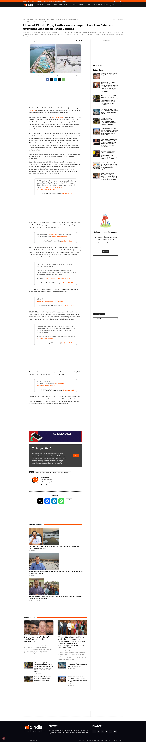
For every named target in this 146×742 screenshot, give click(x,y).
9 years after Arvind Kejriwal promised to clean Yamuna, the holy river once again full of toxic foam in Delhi (56, 572)
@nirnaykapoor (49, 278)
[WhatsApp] (120, 1)
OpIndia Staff (78, 41)
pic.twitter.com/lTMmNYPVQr (46, 189)
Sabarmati (60, 472)
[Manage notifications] (3, 738)
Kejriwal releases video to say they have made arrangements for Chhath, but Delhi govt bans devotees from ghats (55, 597)
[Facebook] (113, 1)
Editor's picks (26, 22)
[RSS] (117, 1)
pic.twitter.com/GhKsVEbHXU (45, 385)
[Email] (59, 79)
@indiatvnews (50, 187)
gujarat (54, 472)
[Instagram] (115, 1)
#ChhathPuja (58, 187)
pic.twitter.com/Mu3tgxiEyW (45, 338)
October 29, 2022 (68, 305)
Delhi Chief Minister (58, 117)
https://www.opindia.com (46, 479)
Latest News (98, 70)
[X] (119, 1)
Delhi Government (47, 472)
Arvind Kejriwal (38, 472)
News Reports (30, 19)
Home (24, 19)
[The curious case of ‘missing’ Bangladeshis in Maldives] (38, 627)
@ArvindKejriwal (54, 234)
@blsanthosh (41, 301)
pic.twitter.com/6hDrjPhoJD (60, 236)
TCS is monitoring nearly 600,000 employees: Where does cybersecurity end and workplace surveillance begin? (109, 166)
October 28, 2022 (67, 194)
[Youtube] (122, 1)
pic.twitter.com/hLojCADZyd (62, 278)
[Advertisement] (65, 700)
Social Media (43, 22)
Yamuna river (67, 472)
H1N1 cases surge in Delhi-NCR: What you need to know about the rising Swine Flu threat (77, 665)
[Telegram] (55, 79)
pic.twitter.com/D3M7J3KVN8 (54, 301)
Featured (60, 634)
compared (32, 110)
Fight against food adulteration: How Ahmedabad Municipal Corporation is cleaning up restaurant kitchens (43, 679)
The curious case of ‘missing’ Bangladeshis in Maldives (36, 638)
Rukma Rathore (27, 641)
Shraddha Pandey (62, 650)
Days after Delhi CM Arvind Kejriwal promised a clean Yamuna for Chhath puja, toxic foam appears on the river (56, 547)
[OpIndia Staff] (35, 481)
